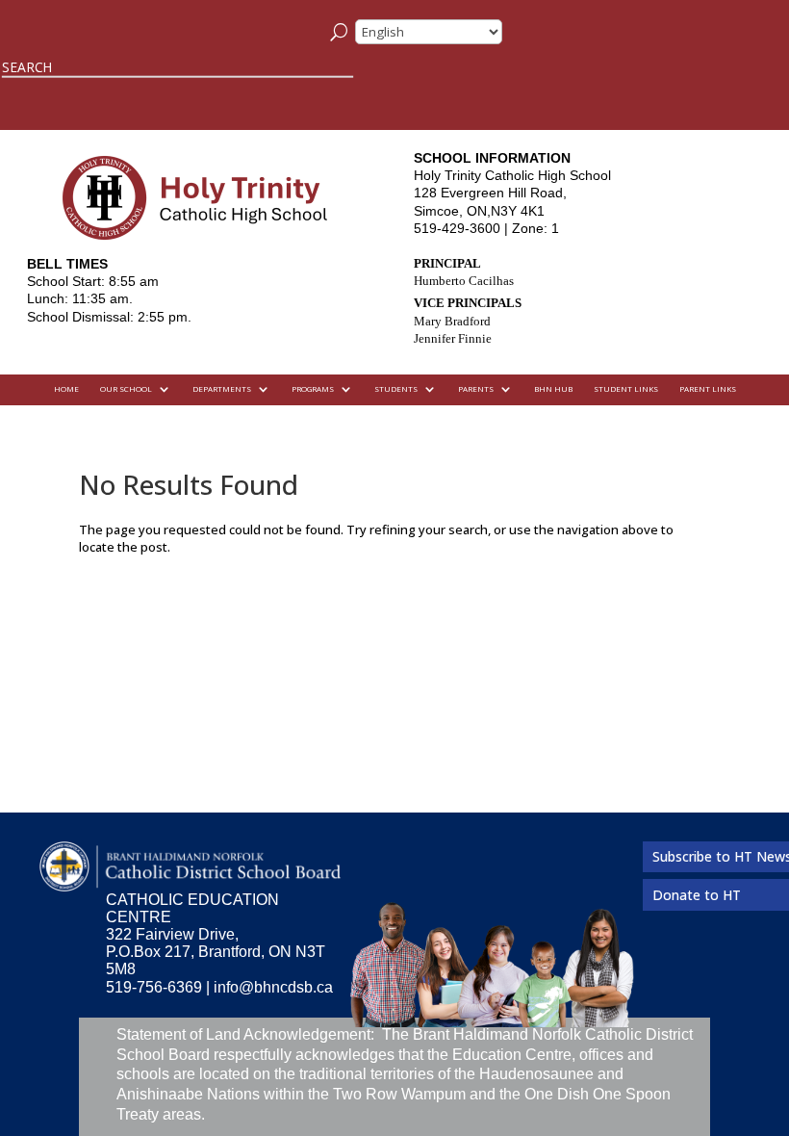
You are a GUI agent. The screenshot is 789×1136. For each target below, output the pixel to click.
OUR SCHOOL (126, 389)
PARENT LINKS (707, 389)
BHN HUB (553, 389)
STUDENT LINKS (626, 389)
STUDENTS (396, 389)
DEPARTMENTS (221, 389)
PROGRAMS (313, 389)
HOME (66, 389)
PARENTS (476, 389)
